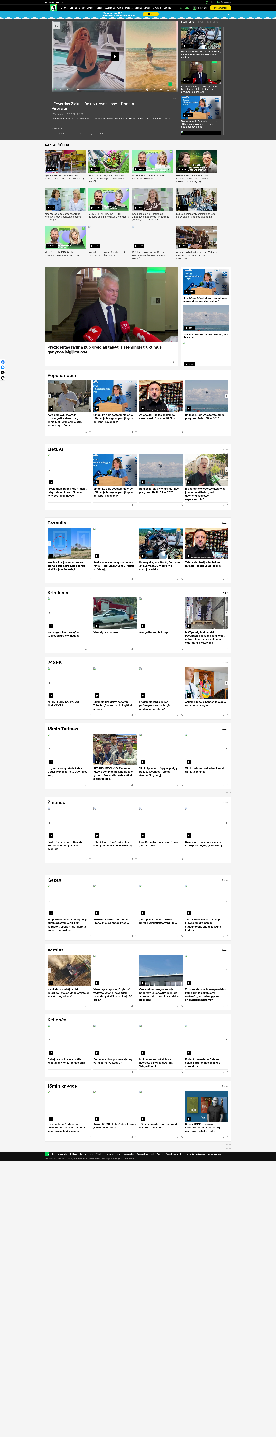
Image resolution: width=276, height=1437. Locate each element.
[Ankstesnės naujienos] (49, 396)
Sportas (138, 8)
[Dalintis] (174, 362)
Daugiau (168, 8)
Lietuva (64, 8)
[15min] (53, 7)
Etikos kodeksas (214, 1154)
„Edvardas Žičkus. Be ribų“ (101, 134)
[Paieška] (181, 8)
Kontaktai (110, 1154)
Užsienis (73, 8)
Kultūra (120, 8)
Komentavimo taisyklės (195, 1154)
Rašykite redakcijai (59, 1154)
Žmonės (90, 8)
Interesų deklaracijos (125, 1154)
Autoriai (160, 1154)
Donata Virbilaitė (61, 134)
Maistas (129, 8)
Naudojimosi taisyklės (174, 1154)
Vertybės (99, 1154)
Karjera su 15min (86, 1154)
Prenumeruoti (220, 8)
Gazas (99, 8)
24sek (82, 8)
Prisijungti (202, 8)
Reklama (73, 1154)
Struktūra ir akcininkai (145, 1154)
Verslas (147, 8)
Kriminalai (156, 8)
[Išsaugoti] (170, 362)
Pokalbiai (79, 134)
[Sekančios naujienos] (226, 396)
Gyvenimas (109, 8)
